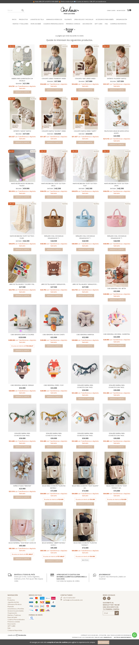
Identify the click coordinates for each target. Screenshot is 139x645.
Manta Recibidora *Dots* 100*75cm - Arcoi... (53, 185)
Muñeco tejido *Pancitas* (22, 486)
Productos (23, 19)
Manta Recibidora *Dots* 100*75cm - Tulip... (85, 185)
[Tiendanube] (17, 636)
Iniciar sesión (121, 10)
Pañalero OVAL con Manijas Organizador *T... (53, 237)
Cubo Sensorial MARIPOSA (85, 334)
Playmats (68, 19)
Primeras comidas (73, 24)
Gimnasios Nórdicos (54, 19)
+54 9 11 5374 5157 (69, 598)
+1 (27, 180)
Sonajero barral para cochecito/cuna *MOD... (85, 386)
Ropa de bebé (36, 24)
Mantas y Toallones (20, 24)
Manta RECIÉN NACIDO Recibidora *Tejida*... (22, 185)
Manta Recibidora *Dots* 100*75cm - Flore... (22, 237)
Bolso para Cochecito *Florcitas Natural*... (53, 487)
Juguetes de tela (37, 19)
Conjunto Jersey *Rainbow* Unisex (54, 78)
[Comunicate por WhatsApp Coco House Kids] (134, 634)
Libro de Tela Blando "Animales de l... (85, 284)
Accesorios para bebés (105, 19)
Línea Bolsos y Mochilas (83, 19)
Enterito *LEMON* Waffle (22, 131)
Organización (121, 19)
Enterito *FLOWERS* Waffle (116, 78)
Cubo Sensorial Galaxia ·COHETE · (54, 334)
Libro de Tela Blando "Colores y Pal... (22, 284)
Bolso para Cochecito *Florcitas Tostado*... (85, 544)
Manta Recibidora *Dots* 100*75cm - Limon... (116, 185)
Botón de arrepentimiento (122, 637)
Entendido (103, 642)
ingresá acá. (108, 637)
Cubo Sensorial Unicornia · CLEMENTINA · (116, 334)
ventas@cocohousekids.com (73, 600)
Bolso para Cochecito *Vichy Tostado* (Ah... (117, 487)
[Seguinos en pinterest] (108, 598)
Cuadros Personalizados (53, 24)
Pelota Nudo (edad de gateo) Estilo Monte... (116, 132)
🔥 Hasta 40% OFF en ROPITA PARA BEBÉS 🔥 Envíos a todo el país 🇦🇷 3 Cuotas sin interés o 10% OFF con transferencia (69, 1)
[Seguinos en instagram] (104, 598)
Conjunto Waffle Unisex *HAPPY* (85, 131)
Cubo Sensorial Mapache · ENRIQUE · (22, 385)
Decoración (87, 24)
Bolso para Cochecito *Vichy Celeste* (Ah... (85, 487)
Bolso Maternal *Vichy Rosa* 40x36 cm (22, 543)
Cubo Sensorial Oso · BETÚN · (116, 288)
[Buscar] (22, 10)
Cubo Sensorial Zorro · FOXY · (54, 385)
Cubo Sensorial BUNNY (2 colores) (22, 334)
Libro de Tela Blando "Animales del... (53, 284)
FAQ (106, 24)
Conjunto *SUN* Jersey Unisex (85, 78)
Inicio (14, 19)
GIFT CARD (98, 24)
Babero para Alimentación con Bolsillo (22, 80)
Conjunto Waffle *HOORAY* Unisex (54, 131)
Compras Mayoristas (118, 24)
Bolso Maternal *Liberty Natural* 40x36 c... (53, 544)
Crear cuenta (111, 10)
